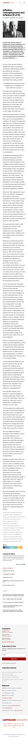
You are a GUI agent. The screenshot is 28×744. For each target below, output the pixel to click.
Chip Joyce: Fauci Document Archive (10, 677)
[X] (4, 547)
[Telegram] (14, 547)
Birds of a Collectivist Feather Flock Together (12, 672)
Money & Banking (8, 568)
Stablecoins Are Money (8, 570)
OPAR (3, 688)
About (5, 723)
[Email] (16, 547)
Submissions (10, 723)
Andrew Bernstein (16, 705)
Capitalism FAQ (5, 634)
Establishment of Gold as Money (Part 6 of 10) (13, 581)
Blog (20, 725)
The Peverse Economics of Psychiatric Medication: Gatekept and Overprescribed (13, 610)
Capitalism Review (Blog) (8, 641)
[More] (21, 547)
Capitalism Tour (6, 631)
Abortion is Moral (8, 698)
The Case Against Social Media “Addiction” (13, 602)
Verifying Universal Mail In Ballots (9, 675)
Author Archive (19, 564)
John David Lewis (18, 710)
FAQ (23, 725)
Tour (14, 727)
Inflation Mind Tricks (8, 577)
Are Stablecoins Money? (9, 574)
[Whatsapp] (11, 547)
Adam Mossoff (8, 708)
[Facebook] (9, 547)
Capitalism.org (15, 725)
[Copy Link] (19, 547)
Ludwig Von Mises (10, 17)
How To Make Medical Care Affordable (12, 599)
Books (9, 725)
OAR (3, 695)
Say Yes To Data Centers (7, 674)
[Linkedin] (6, 547)
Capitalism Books (6, 638)
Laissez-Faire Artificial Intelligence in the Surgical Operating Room (12, 606)
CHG (3, 690)
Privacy (22, 723)
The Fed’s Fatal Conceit (8, 585)
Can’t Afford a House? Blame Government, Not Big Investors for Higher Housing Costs (13, 595)
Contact (5, 725)
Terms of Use (16, 723)
